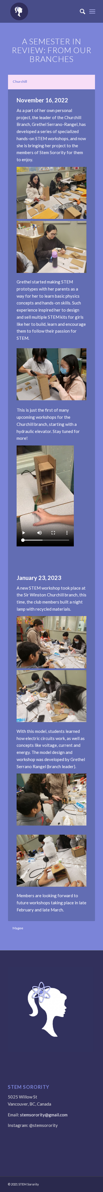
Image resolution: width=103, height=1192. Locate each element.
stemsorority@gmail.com (44, 1114)
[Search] (79, 11)
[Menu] (92, 11)
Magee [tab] (18, 928)
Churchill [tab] (20, 81)
